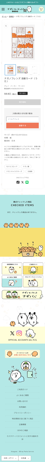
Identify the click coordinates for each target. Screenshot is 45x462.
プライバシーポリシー (22, 413)
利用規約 (22, 407)
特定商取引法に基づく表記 (22, 418)
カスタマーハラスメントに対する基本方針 (22, 437)
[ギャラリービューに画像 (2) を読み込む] (22, 69)
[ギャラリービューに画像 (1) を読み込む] (10, 69)
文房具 (30, 171)
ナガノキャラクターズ (14, 171)
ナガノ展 (26, 166)
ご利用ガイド (22, 389)
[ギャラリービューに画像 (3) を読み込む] (34, 69)
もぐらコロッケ (11, 166)
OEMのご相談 (22, 430)
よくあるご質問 (22, 395)
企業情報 (22, 424)
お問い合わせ (22, 401)
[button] (3, 9)
